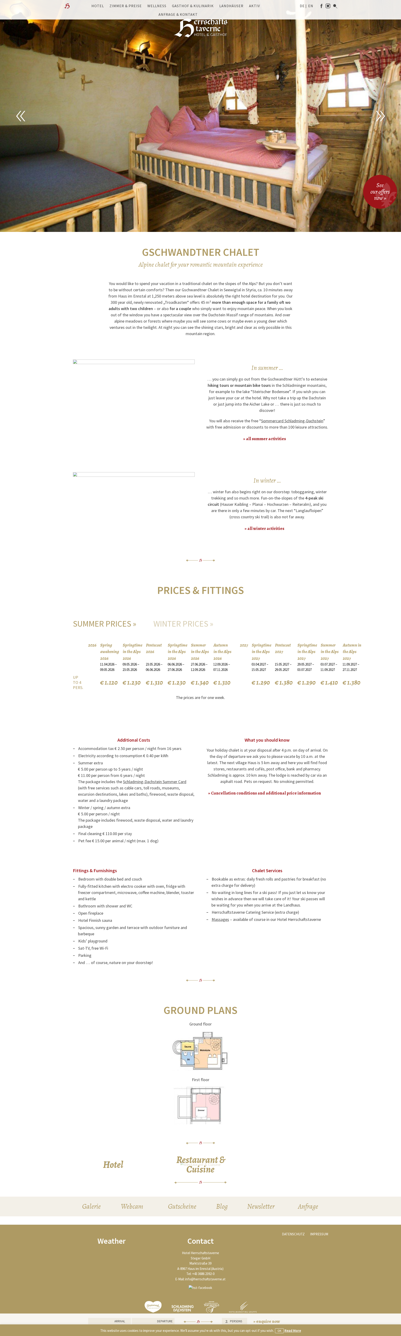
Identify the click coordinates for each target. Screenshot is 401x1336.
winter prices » (183, 623)
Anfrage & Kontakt (178, 14)
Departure (165, 1321)
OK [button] (279, 1331)
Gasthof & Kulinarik (193, 5)
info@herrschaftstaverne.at (205, 1279)
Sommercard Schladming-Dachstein (292, 420)
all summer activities (266, 439)
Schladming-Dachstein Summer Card (154, 781)
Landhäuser (231, 5)
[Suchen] (335, 6)
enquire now (268, 1321)
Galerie (91, 1206)
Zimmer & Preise (126, 5)
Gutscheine (182, 1206)
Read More (293, 1330)
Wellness (156, 5)
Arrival (119, 1321)
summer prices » (104, 623)
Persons (236, 1321)
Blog (222, 1206)
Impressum (319, 1234)
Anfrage (308, 1206)
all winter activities (265, 528)
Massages (220, 919)
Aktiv (254, 5)
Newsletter (261, 1206)
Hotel (97, 5)
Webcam (132, 1206)
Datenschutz (293, 1234)
